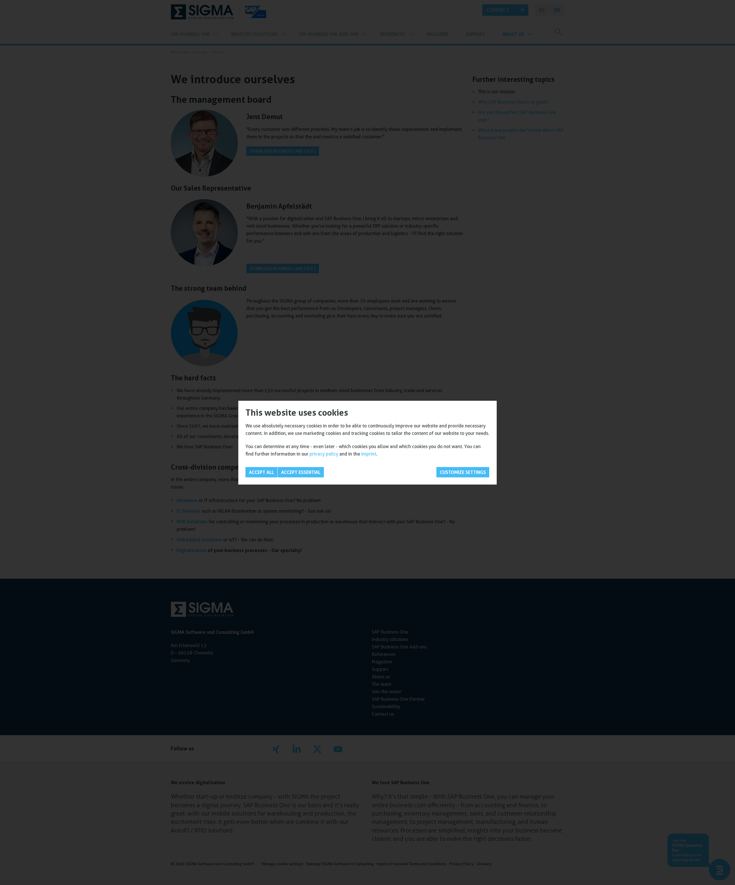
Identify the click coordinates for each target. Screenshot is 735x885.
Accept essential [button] (300, 472)
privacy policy (324, 454)
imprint (368, 454)
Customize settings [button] (463, 472)
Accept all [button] (261, 472)
